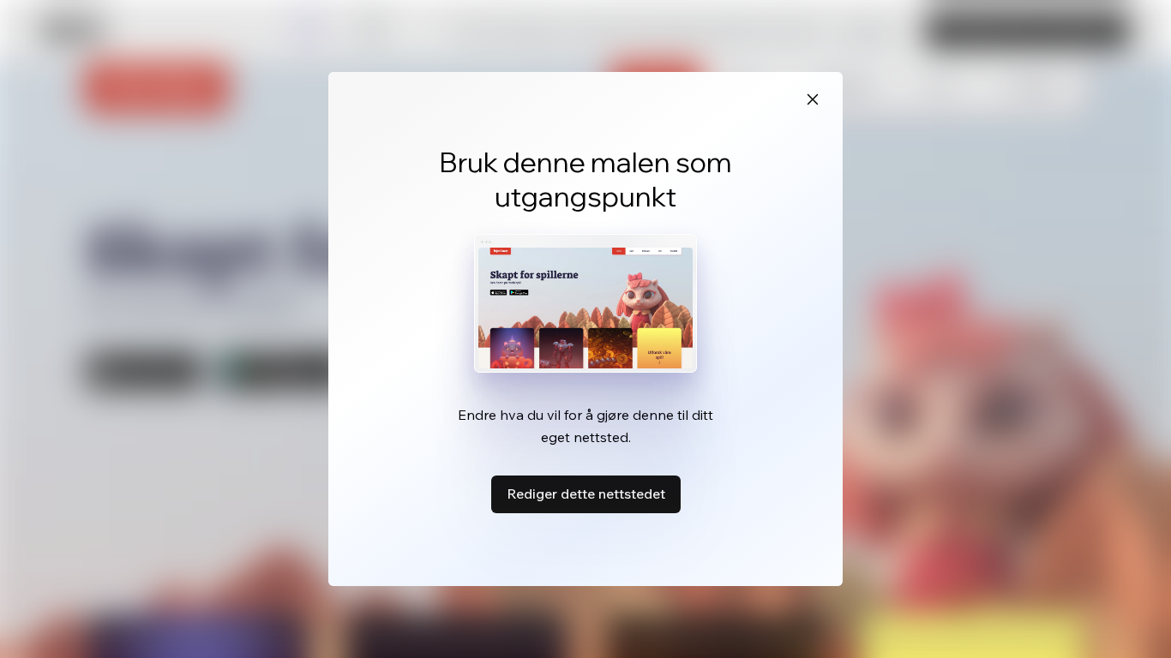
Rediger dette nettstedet (586, 493)
